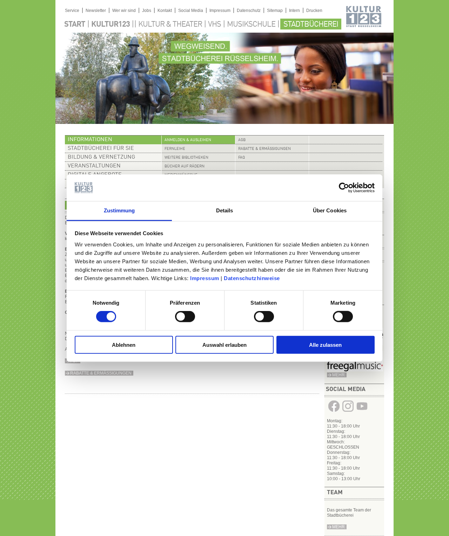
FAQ (241, 158)
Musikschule (251, 24)
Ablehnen (123, 345)
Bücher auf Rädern (185, 166)
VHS (214, 24)
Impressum (204, 278)
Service (72, 10)
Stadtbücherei (310, 24)
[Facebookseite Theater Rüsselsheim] (334, 411)
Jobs (146, 10)
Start (74, 24)
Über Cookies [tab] (330, 210)
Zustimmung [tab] (119, 210)
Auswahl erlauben (224, 345)
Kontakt (165, 10)
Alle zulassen (325, 345)
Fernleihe (175, 149)
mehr (338, 374)
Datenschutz (249, 10)
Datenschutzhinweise (252, 278)
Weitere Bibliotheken (186, 158)
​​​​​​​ (355, 370)
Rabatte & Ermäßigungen (264, 149)
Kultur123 (110, 24)
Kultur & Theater (170, 24)
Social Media (190, 10)
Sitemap (275, 10)
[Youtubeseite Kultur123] (362, 411)
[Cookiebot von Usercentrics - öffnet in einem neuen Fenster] (344, 188)
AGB (242, 140)
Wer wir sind (124, 10)
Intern (294, 10)
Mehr (338, 526)
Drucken (314, 10)
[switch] (185, 316)
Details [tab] (224, 210)
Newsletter (96, 10)
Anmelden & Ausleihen (188, 140)
